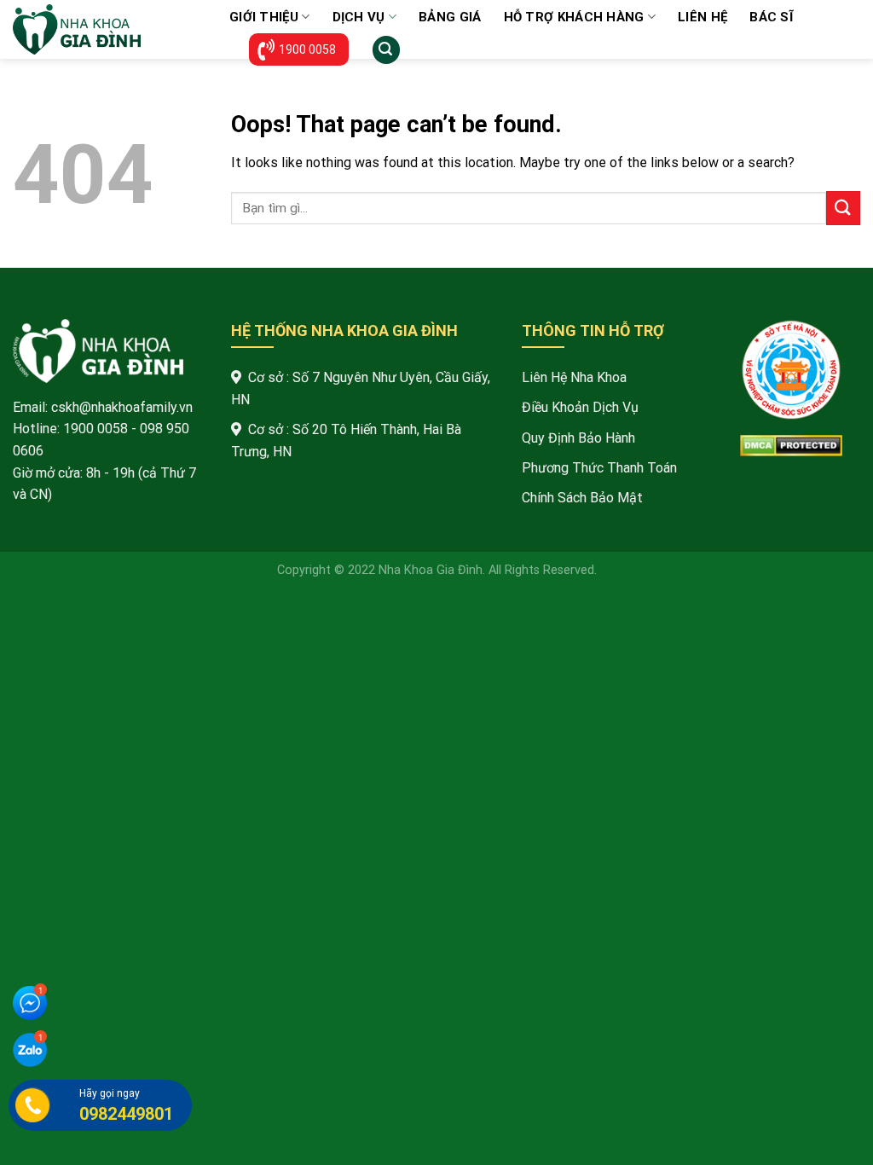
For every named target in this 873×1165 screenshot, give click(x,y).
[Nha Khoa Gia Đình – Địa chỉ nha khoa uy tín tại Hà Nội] (108, 29)
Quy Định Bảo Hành (578, 438)
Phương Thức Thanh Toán (599, 468)
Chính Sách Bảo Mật (582, 498)
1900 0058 (307, 49)
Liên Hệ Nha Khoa (574, 377)
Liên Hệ (702, 17)
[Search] (386, 50)
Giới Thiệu (263, 17)
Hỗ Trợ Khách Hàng (574, 17)
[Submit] (843, 207)
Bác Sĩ (771, 17)
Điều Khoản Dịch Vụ (580, 407)
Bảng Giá (450, 17)
